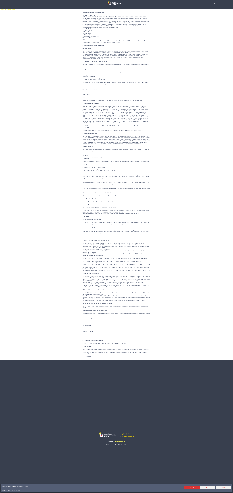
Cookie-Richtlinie (5, 490)
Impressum (18, 490)
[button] (215, 3)
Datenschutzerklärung (11, 490)
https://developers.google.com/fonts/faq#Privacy (131, 192)
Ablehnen (208, 487)
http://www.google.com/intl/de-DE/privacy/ (130, 195)
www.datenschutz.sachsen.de (92, 335)
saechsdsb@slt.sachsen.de (91, 332)
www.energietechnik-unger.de (92, 40)
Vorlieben (223, 487)
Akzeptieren (192, 487)
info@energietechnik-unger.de (91, 39)
